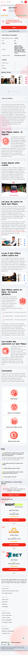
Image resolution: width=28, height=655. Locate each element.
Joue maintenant (14, 520)
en (22, 2)
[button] (8, 91)
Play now (22, 653)
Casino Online (3, 5)
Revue (14, 523)
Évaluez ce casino (14, 495)
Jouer (14, 27)
